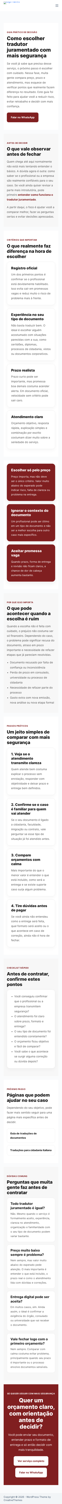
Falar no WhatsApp (22, 117)
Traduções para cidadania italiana (31, 1150)
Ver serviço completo (31, 1461)
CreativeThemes (13, 1500)
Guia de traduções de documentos (23, 1135)
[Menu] (56, 5)
